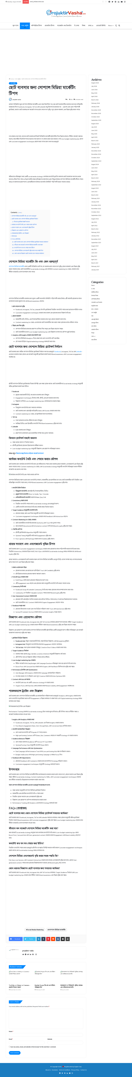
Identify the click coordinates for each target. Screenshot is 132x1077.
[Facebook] (26, 954)
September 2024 (96, 161)
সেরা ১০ (90, 25)
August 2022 (95, 219)
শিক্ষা (83, 25)
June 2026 (94, 90)
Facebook (57, 351)
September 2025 (96, 120)
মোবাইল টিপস (49, 25)
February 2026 (95, 103)
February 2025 (95, 144)
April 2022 (94, 226)
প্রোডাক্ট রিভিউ (100, 25)
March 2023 (94, 195)
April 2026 (94, 96)
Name (11, 1031)
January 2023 (95, 202)
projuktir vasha (17, 100)
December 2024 (96, 151)
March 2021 (94, 263)
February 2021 (95, 266)
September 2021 (96, 242)
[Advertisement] (46, 160)
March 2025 (94, 141)
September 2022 (96, 215)
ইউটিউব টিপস (94, 292)
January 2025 (95, 147)
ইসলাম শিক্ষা (94, 295)
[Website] (23, 954)
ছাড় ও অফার (94, 309)
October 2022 (95, 212)
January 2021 (95, 270)
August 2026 (95, 83)
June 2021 (94, 253)
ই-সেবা (76, 25)
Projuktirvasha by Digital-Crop (73, 1067)
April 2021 (94, 259)
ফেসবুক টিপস (94, 323)
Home (12, 79)
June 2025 (94, 130)
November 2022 (96, 209)
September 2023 (96, 185)
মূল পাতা (15, 25)
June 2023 (94, 192)
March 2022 (94, 229)
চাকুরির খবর (94, 306)
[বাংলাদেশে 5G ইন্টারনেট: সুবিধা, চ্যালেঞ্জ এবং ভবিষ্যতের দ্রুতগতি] (71, 977)
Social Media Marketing (35, 929)
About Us (48, 1070)
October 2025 (95, 117)
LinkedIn (79, 351)
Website (49, 1039)
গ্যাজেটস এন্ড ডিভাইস (64, 25)
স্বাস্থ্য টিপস (94, 340)
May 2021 (94, 256)
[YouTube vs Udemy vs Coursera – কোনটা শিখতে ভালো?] (20, 977)
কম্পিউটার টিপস (36, 25)
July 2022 (94, 222)
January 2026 (95, 107)
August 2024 (95, 164)
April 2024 (94, 175)
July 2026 (94, 86)
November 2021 (96, 239)
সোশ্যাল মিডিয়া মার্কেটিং (16, 266)
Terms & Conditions (64, 1070)
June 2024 (94, 168)
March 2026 (94, 100)
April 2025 (94, 137)
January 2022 (95, 236)
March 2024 (94, 178)
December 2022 (96, 205)
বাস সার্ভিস (93, 326)
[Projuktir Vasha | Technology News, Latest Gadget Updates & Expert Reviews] (66, 13)
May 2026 (94, 93)
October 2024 (95, 158)
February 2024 (95, 181)
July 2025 (94, 127)
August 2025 (95, 124)
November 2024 (96, 154)
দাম (92, 316)
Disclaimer (55, 1070)
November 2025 (96, 113)
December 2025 (96, 110)
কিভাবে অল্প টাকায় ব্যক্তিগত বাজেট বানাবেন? (30, 453)
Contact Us (83, 1070)
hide (20, 213)
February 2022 (95, 232)
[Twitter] (28, 954)
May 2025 (94, 134)
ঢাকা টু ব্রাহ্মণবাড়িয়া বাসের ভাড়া (38, 2)
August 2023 (95, 188)
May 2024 (94, 171)
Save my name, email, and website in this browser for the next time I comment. (33, 1047)
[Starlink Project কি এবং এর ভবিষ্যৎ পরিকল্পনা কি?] (46, 977)
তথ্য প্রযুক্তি (24, 25)
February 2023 (95, 198)
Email (11, 1039)
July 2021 (94, 249)
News (110, 25)
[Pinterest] (33, 954)
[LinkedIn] (31, 954)
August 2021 (94, 246)
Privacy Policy (75, 1070)
